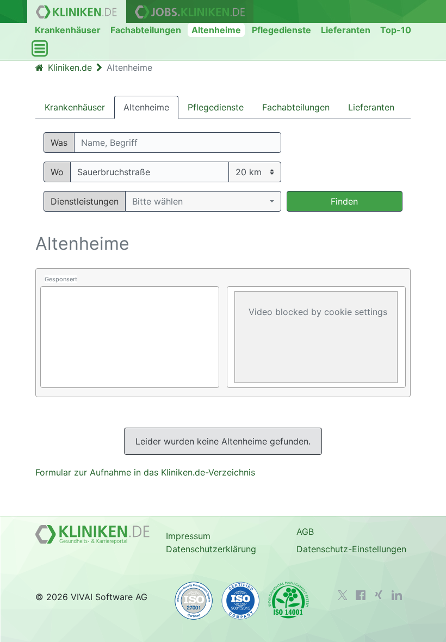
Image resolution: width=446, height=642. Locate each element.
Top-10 (395, 29)
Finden (344, 201)
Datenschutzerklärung (211, 549)
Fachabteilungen (145, 29)
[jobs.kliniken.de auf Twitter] (343, 595)
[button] (203, 201)
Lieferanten (345, 29)
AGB (305, 531)
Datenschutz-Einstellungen (351, 549)
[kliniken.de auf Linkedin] (397, 595)
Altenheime (216, 29)
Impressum (188, 535)
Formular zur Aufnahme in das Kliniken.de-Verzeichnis (145, 472)
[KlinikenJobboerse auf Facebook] (361, 595)
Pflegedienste (281, 29)
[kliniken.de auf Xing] (378, 594)
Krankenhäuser (68, 29)
